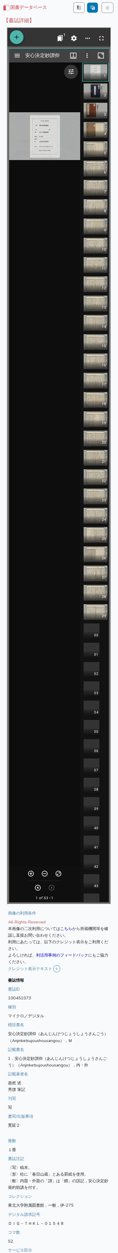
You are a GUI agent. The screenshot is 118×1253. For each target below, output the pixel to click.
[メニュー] (107, 7)
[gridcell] (24, 8)
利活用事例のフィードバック (62, 955)
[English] (92, 8)
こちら (66, 928)
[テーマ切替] (79, 7)
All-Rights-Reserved (27, 922)
